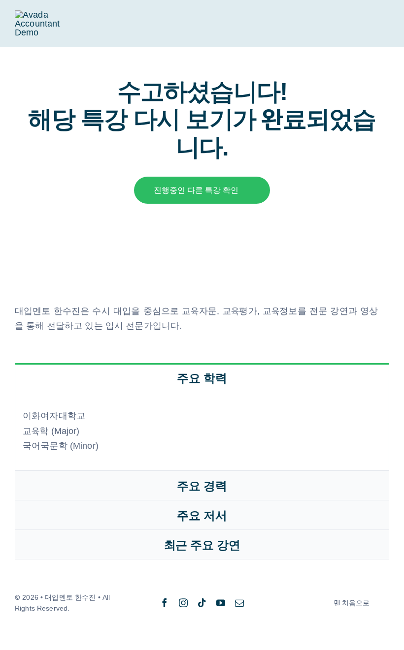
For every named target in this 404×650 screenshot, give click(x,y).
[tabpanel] (202, 431)
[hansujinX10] (46, 15)
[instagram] (183, 602)
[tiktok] (202, 602)
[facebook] (164, 602)
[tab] (202, 377)
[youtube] (220, 602)
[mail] (239, 602)
